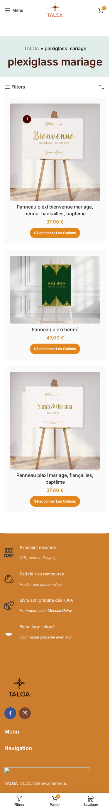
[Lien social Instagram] (25, 713)
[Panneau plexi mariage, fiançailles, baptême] (55, 421)
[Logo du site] (55, 10)
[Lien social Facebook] (10, 713)
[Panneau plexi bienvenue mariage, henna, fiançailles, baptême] (55, 152)
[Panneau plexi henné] (55, 290)
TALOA (31, 48)
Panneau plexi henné (55, 329)
